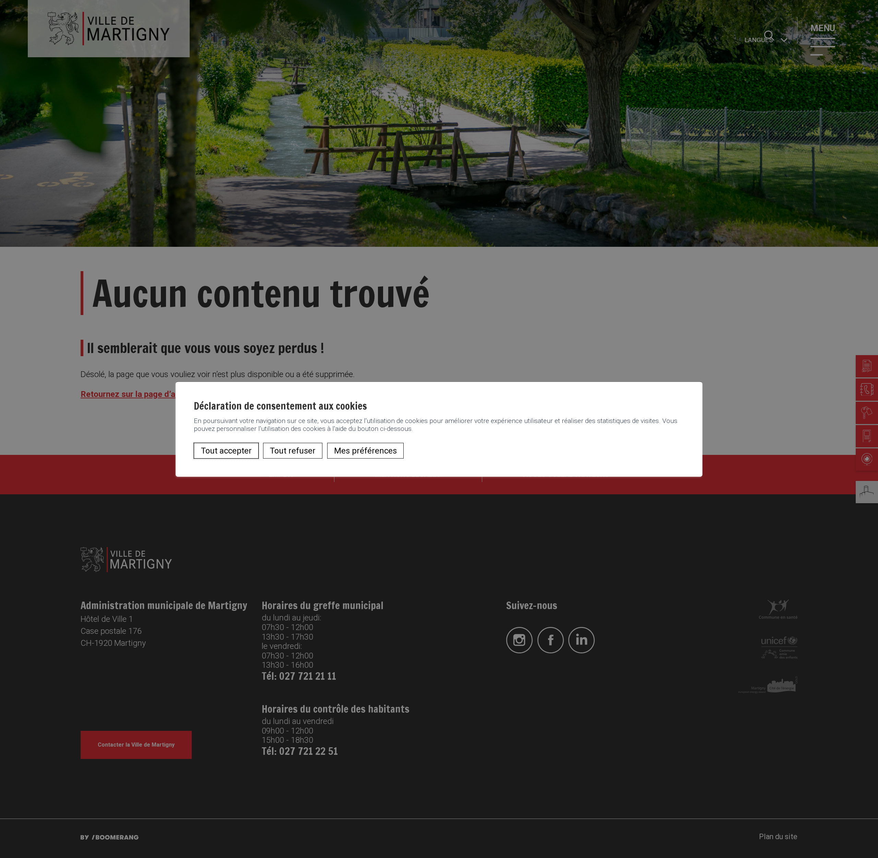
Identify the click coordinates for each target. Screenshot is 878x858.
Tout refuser (293, 451)
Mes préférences (365, 451)
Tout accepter (226, 451)
